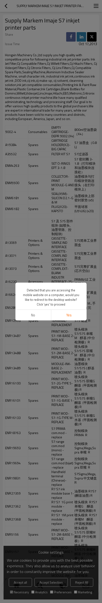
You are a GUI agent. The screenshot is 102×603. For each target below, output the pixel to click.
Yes (69, 315)
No (33, 315)
